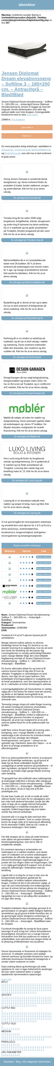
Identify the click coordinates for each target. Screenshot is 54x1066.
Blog (18, 1062)
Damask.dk (7, 150)
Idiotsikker (27, 5)
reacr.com (6, 979)
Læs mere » (27, 127)
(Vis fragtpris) (18, 119)
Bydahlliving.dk (12, 153)
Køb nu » (27, 136)
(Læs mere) (32, 114)
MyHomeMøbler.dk (41, 150)
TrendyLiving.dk (22, 150)
